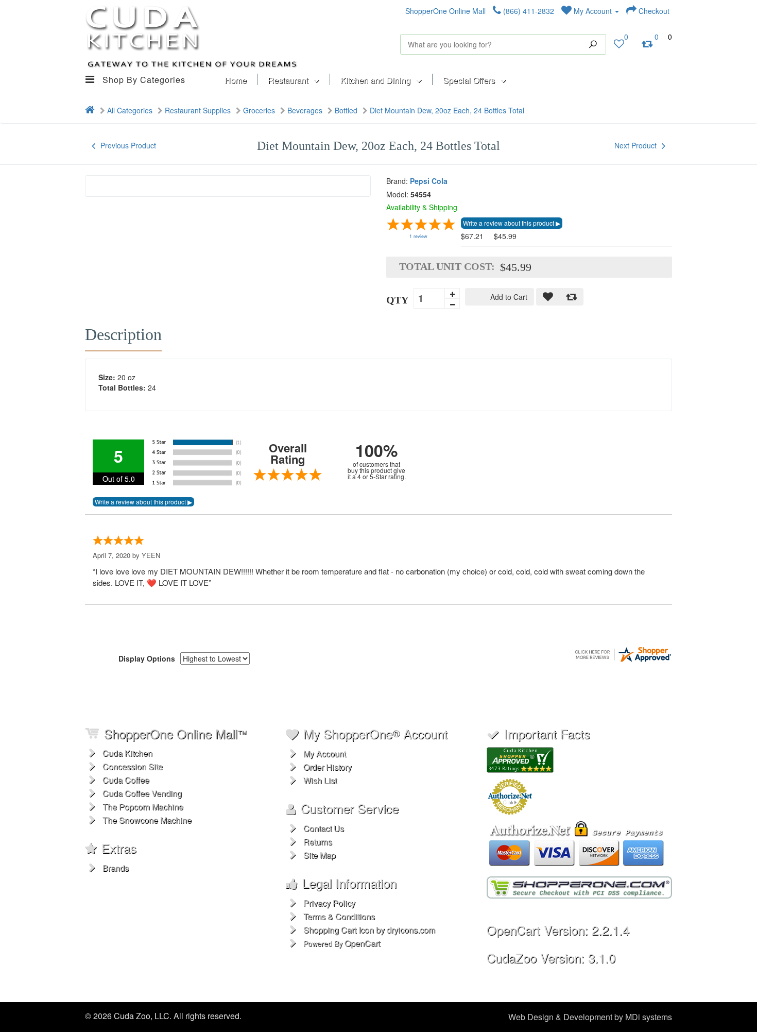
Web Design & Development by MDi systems (590, 1017)
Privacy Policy (329, 903)
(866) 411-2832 (527, 11)
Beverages (304, 110)
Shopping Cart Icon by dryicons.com (369, 930)
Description (123, 334)
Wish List (320, 780)
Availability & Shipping (421, 207)
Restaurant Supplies (198, 110)
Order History (327, 767)
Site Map (319, 855)
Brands (115, 868)
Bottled (346, 110)
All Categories (129, 110)
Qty (397, 300)
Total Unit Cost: (447, 266)
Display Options (146, 658)
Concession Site (132, 766)
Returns (317, 842)
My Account (593, 11)
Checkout (652, 11)
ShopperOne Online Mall (445, 11)
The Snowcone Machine (147, 820)
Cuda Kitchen (127, 753)
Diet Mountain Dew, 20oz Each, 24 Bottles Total (447, 110)
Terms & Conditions (339, 916)
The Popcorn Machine (142, 807)
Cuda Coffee (125, 780)
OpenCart (362, 943)
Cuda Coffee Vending (142, 793)
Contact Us (323, 828)
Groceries (259, 110)
